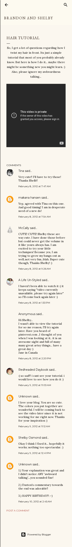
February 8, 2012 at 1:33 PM (34, 302)
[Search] (65, 4)
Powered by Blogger (39, 534)
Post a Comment (17, 510)
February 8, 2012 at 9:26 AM (34, 268)
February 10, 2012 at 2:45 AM (35, 501)
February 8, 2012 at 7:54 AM (34, 216)
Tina (21, 171)
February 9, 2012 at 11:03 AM (34, 385)
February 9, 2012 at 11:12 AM (34, 426)
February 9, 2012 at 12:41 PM (34, 453)
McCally (23, 228)
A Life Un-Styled (29, 280)
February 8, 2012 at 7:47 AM (34, 186)
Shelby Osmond (29, 437)
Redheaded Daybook (33, 370)
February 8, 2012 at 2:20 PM (34, 358)
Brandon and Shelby (28, 18)
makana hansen (29, 197)
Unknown (25, 396)
